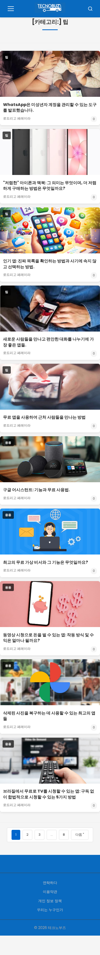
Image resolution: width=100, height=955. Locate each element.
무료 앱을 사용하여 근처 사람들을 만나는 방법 (44, 417)
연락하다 (50, 882)
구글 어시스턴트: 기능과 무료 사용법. (36, 490)
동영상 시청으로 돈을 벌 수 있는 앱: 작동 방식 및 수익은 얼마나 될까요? (48, 637)
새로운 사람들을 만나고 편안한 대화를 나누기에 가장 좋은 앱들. (48, 342)
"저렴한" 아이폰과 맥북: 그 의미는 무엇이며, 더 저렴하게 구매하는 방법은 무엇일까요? (49, 185)
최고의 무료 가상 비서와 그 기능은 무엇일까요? (45, 562)
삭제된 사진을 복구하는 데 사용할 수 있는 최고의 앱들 (49, 716)
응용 (8, 442)
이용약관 (50, 891)
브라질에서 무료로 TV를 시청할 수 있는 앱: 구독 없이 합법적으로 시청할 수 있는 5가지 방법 (48, 794)
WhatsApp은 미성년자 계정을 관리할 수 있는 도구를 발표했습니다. (50, 107)
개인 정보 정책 (50, 900)
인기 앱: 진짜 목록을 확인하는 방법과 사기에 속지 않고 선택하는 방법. (49, 263)
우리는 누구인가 (50, 909)
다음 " (79, 834)
